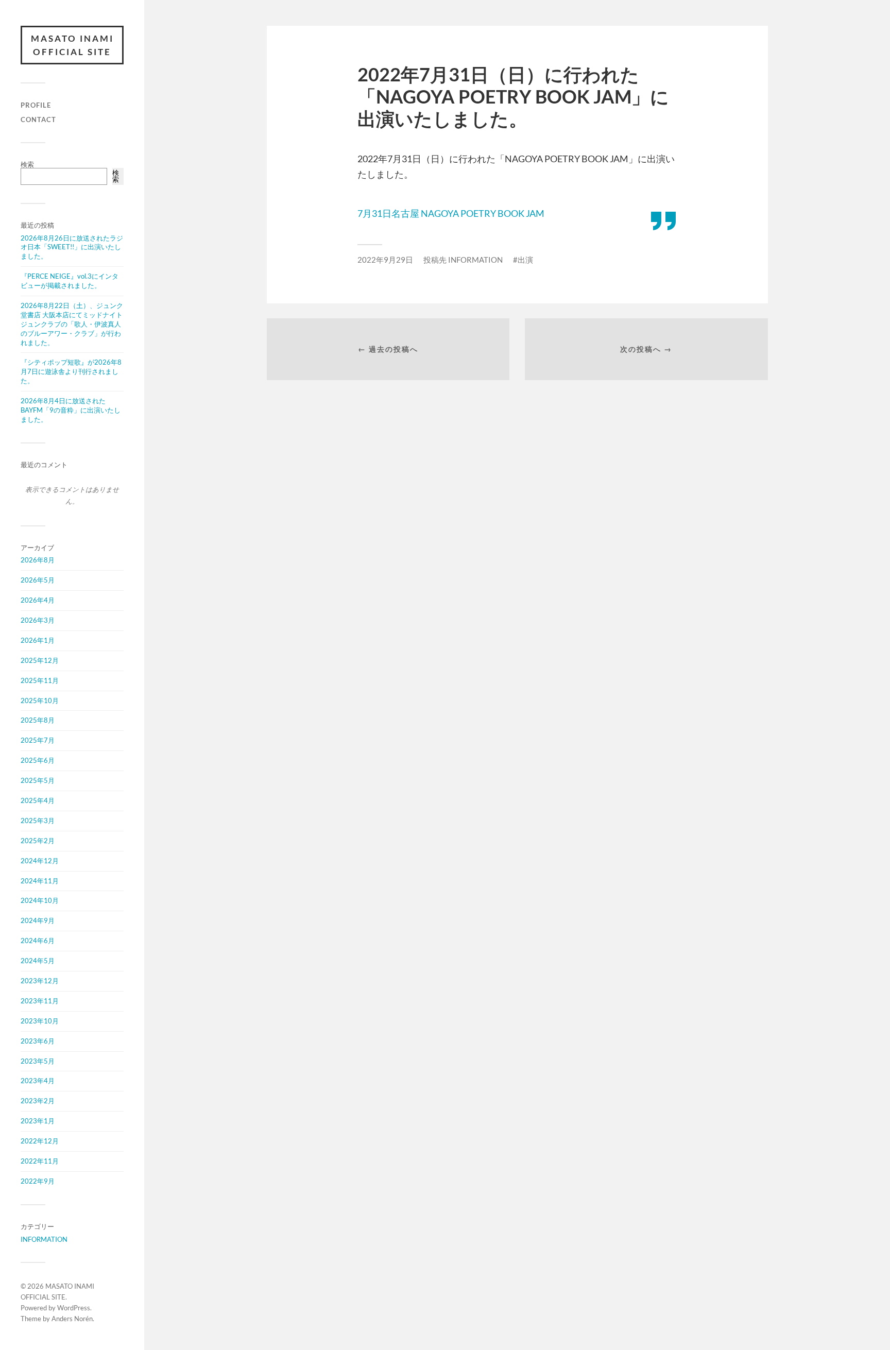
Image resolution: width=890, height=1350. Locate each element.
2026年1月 (38, 640)
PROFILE (36, 105)
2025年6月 (38, 760)
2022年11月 (40, 1161)
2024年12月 (40, 861)
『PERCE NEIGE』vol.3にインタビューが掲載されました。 (69, 280)
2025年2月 (38, 840)
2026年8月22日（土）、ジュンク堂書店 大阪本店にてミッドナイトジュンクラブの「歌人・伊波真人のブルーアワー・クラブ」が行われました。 (72, 324)
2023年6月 (38, 1041)
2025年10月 (40, 700)
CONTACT (38, 119)
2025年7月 (38, 740)
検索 (27, 164)
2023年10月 (40, 1021)
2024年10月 (40, 900)
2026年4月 (38, 600)
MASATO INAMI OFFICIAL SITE (72, 45)
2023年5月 (38, 1061)
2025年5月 (38, 780)
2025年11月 (40, 680)
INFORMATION (44, 1239)
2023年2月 (38, 1101)
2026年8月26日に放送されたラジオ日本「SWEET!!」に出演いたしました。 (72, 247)
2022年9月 (38, 1181)
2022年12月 (40, 1141)
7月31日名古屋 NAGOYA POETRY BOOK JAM (450, 213)
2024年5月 (38, 960)
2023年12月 (40, 981)
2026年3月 (38, 620)
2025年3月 (38, 820)
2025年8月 (38, 720)
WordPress (73, 1308)
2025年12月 (40, 660)
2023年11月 (40, 1001)
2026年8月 (38, 560)
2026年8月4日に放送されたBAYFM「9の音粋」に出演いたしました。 (71, 410)
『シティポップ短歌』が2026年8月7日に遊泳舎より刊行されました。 (71, 371)
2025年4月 (38, 800)
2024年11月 (40, 881)
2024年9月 (38, 920)
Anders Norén (72, 1318)
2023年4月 (38, 1080)
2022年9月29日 (385, 259)
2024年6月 (38, 940)
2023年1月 (38, 1121)
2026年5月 (38, 580)
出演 (525, 259)
